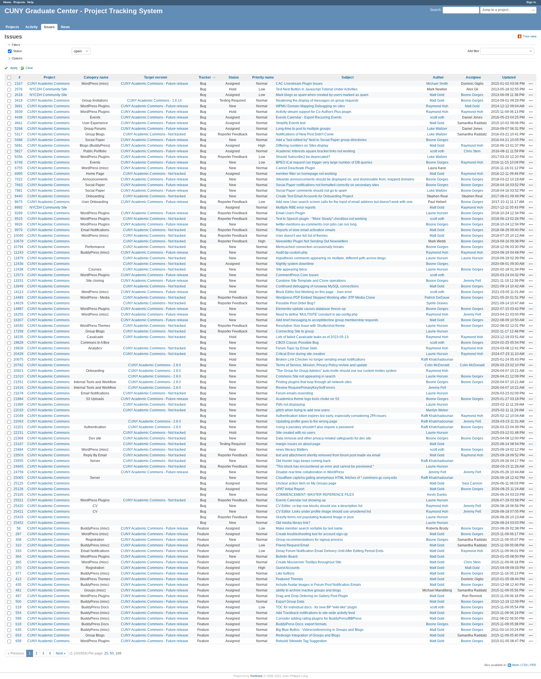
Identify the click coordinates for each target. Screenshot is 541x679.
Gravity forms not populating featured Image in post (315, 517)
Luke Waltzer (437, 129)
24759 (18, 472)
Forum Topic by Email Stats (296, 348)
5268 (19, 129)
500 (18, 602)
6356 (19, 157)
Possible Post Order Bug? (295, 303)
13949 (18, 286)
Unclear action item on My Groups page (306, 483)
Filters (16, 44)
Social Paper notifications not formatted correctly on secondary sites (327, 185)
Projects (19, 2)
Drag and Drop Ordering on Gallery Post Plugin (312, 596)
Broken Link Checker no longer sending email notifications (320, 359)
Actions (531, 83)
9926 (19, 224)
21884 (18, 399)
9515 (19, 219)
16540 (18, 326)
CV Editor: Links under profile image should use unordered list (323, 511)
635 (18, 630)
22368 (18, 438)
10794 (18, 247)
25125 (18, 483)
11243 (18, 252)
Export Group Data (290, 602)
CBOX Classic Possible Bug (297, 343)
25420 (18, 506)
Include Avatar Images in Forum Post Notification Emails (318, 585)
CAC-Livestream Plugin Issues (299, 84)
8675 (19, 202)
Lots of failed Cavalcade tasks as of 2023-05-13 (312, 337)
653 (18, 635)
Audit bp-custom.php (291, 252)
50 (112, 653)
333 (18, 551)
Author (438, 77)
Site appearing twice (291, 269)
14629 (18, 303)
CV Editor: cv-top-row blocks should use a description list (319, 506)
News (65, 27)
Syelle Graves (437, 303)
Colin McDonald (437, 365)
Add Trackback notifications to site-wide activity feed (315, 613)
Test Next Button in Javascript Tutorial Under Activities (317, 89)
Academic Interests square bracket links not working (315, 151)
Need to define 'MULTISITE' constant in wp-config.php (317, 314)
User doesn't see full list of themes (302, 236)
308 (18, 540)
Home (7, 2)
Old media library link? (293, 523)
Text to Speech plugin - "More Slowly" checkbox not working (321, 219)
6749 (19, 162)
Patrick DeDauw (437, 298)
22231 (18, 433)
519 (18, 607)
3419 (19, 100)
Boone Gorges (472, 95)
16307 (18, 320)
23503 (18, 455)
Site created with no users (295, 433)
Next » (61, 653)
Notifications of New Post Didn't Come (305, 134)
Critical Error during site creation (300, 354)
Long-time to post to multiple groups (303, 129)
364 (18, 557)
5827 (19, 151)
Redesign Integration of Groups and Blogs (308, 635)
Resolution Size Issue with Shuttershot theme (310, 326)
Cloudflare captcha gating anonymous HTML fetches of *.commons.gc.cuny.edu (336, 478)
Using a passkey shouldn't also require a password (315, 427)
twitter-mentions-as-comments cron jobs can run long (316, 224)
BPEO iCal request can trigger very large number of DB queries (324, 162)
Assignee (473, 77)
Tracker (205, 77)
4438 (19, 117)
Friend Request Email (292, 545)
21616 (18, 388)
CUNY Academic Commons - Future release (154, 84)
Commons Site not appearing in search (306, 376)
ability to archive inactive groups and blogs (308, 590)
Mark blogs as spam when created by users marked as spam (322, 95)
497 (18, 596)
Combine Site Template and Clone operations (311, 281)
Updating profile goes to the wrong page (306, 421)
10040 (18, 236)
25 (106, 653)
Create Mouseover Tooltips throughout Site (308, 562)
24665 (18, 466)
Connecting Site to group (295, 331)
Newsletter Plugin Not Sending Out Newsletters (312, 241)
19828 (18, 343)
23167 (18, 444)
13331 (18, 281)
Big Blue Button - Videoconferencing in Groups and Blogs (319, 630)
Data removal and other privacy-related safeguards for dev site (323, 438)
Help (30, 2)
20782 (18, 365)
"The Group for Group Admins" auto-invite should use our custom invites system (336, 371)
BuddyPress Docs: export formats (301, 624)
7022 (19, 179)
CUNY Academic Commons (48, 84)
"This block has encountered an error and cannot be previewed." (325, 466)
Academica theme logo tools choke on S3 (307, 399)
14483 (18, 298)
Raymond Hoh (437, 106)
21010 (18, 376)
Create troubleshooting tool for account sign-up (312, 534)
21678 (18, 393)
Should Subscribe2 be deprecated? (303, 157)
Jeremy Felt (472, 281)
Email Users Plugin (290, 213)
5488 (19, 140)
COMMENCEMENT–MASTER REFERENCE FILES (315, 495)
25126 (18, 489)
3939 (19, 112)
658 (18, 641)
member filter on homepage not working (306, 174)
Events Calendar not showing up (301, 500)
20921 (18, 371)
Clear (29, 68)
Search (435, 10)
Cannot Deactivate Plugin (295, 168)
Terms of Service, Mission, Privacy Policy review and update (321, 365)
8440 (19, 196)
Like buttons (285, 573)
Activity (31, 27)
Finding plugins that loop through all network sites (314, 382)
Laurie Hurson (437, 213)
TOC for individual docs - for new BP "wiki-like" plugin (316, 607)
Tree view (529, 36)
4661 (19, 123)
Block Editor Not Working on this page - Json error (314, 292)
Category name (96, 77)
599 (18, 618)
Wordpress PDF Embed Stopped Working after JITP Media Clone (325, 298)
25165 (18, 495)
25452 (18, 523)
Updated (509, 77)
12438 (18, 269)
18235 (18, 337)
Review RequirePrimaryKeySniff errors (305, 388)
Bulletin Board (287, 557)
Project (49, 77)
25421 (18, 511)
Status (17, 50)
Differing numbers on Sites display (302, 146)
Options (17, 58)
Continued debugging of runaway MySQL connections (317, 286)
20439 (18, 354)
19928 (18, 348)
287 (18, 534)
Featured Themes (289, 579)
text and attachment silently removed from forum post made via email (328, 455)
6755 (19, 168)
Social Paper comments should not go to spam (311, 191)
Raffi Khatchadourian (437, 359)
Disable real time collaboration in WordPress (310, 472)
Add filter (473, 50)
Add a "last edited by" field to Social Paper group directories (321, 140)
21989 (18, 404)
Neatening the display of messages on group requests (317, 100)
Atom (515, 665)
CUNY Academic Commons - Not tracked (154, 134)
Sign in (531, 2)
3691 (19, 106)
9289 (19, 213)
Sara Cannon (472, 483)
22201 (18, 427)
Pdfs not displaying (290, 404)
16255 (18, 314)
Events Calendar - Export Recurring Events (309, 117)
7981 (19, 191)
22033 (18, 410)
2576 (19, 89)
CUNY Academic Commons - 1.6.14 (154, 100)
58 (19, 528)
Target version (155, 77)
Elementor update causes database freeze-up (311, 309)
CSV (525, 665)
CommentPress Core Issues (297, 275)
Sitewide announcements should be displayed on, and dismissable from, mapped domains (345, 179)
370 (18, 568)
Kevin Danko (437, 495)
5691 (19, 146)
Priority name (263, 77)
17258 (18, 331)
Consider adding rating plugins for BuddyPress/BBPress (319, 618)
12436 (18, 264)
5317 (19, 134)
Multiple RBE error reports (296, 207)
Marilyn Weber (437, 410)
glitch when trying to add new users (303, 410)
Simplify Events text (290, 123)
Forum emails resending (294, 393)
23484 (18, 450)
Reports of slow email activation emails (305, 230)
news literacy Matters (292, 450)
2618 (19, 95)
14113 (18, 292)
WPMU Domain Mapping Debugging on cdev (310, 106)
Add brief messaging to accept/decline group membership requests (327, 320)
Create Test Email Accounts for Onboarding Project (314, 196)
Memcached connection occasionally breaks (310, 247)
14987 (18, 309)
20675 (18, 359)
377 (18, 573)
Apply (14, 68)
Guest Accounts (288, 568)
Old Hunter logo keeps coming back (303, 461)
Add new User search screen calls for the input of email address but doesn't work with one (344, 202)
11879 (18, 258)
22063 (18, 421)
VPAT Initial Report (290, 489)
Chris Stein (472, 151)
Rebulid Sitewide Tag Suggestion (301, 641)
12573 (18, 275)
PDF (533, 665)
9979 (19, 230)
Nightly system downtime (295, 264)
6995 (19, 174)
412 (18, 579)
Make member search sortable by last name (309, 528)
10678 (18, 241)
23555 (18, 461)
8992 (19, 207)
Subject (348, 77)
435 (18, 585)
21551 (18, 382)
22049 (18, 416)
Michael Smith (437, 84)
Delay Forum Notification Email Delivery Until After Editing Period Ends (329, 551)
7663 (19, 185)
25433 (18, 517)
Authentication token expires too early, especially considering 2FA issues (331, 416)
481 (18, 590)
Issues (49, 27)
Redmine (256, 676)
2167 (19, 84)
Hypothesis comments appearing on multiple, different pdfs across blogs (331, 258)
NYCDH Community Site (48, 89)
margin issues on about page (298, 444)
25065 (18, 478)
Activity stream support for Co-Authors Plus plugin (313, 112)
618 (18, 624)
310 (18, 545)
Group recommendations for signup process (309, 540)
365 (18, 562)
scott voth (437, 117)
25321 (18, 500)
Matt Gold (437, 95)
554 (18, 613)
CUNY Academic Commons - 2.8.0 (154, 365)
